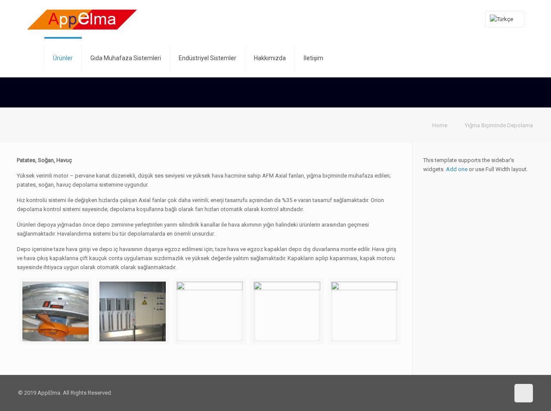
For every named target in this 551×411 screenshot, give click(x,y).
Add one (456, 169)
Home (439, 125)
